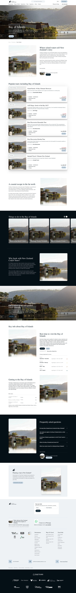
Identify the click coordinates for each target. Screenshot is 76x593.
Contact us (48, 74)
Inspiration (32, 4)
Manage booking (56, 4)
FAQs (59, 543)
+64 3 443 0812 (48, 524)
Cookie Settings (27, 567)
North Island (37, 555)
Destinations (11, 4)
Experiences (23, 4)
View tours (11, 36)
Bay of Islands (37, 537)
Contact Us (60, 537)
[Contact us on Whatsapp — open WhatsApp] (36, 521)
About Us (59, 539)
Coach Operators (61, 542)
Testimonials (60, 540)
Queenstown (37, 550)
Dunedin (36, 542)
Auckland (36, 534)
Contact (39, 4)
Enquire (48, 348)
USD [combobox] (57, 1)
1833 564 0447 (64, 4)
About (36, 4)
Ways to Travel (17, 4)
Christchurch (37, 541)
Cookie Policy (16, 567)
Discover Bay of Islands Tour (52, 351)
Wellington (37, 539)
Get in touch (11, 316)
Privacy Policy (11, 567)
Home (10, 42)
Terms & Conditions (21, 567)
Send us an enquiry (26, 524)
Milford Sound (37, 551)
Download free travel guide (18, 482)
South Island (37, 553)
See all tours (64, 1)
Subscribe (38, 510)
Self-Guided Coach (49, 534)
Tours (27, 4)
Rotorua (36, 536)
